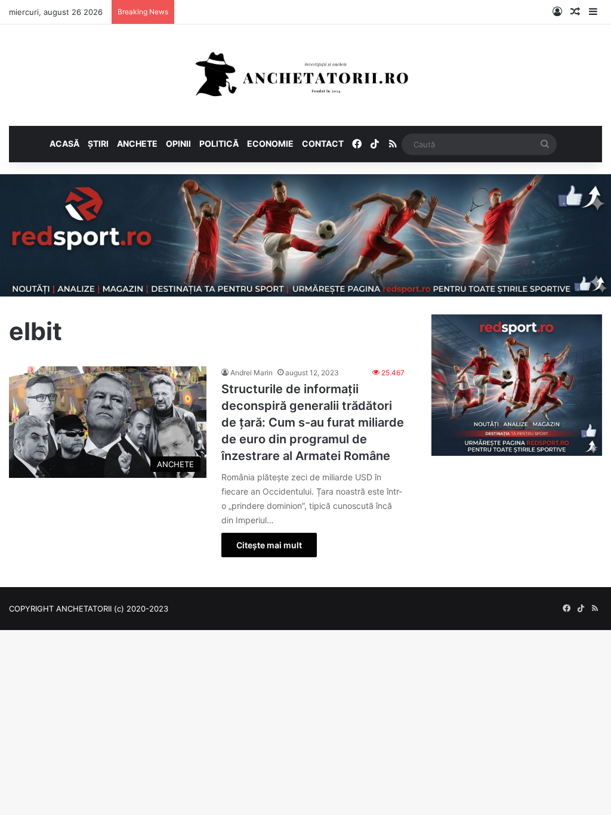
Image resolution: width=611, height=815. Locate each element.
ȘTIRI (98, 143)
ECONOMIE (270, 143)
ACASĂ (64, 143)
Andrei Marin (251, 372)
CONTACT (323, 143)
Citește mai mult (269, 545)
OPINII (178, 143)
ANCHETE (137, 143)
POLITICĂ (219, 143)
